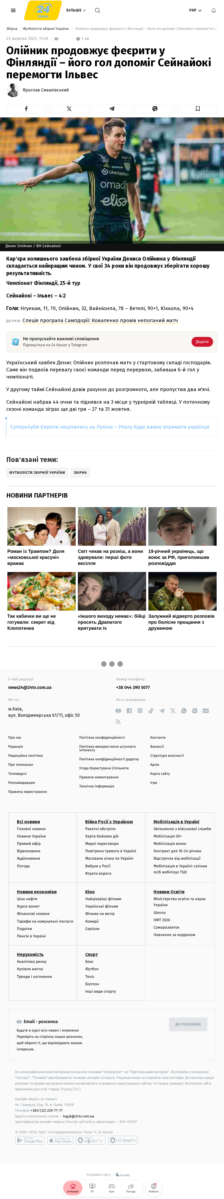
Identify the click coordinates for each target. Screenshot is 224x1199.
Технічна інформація (96, 786)
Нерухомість (30, 954)
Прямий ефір (29, 843)
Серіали (92, 928)
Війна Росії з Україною (109, 821)
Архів (154, 765)
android (30, 1140)
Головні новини (31, 829)
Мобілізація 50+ (168, 836)
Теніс (90, 976)
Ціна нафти (27, 899)
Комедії (92, 921)
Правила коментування (99, 777)
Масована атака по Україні (109, 858)
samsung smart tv (123, 1140)
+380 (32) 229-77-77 (47, 1110)
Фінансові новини (33, 913)
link (118, 710)
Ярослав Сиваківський (46, 90)
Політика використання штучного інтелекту (107, 748)
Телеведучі (17, 774)
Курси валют (28, 906)
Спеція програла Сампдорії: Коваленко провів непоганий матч (100, 320)
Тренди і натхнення (34, 976)
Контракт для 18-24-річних (177, 851)
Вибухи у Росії (97, 866)
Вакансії (157, 747)
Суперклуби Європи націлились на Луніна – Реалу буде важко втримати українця (109, 427)
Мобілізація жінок (170, 843)
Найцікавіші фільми (103, 899)
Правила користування (27, 792)
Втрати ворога (98, 873)
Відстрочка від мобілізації (177, 858)
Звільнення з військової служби (182, 829)
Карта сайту (160, 774)
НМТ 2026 (162, 920)
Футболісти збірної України (46, 29)
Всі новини (28, 821)
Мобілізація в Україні (176, 821)
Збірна (12, 29)
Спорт (91, 954)
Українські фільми (101, 906)
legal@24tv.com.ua (78, 1116)
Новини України (31, 836)
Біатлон (92, 984)
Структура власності (167, 756)
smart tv (90, 1140)
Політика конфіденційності (102, 737)
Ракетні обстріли (100, 829)
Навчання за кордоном (174, 934)
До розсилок (188, 1024)
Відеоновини (28, 851)
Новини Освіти (169, 891)
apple (60, 1140)
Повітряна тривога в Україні (110, 851)
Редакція (15, 747)
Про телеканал (20, 765)
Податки (24, 928)
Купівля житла (30, 969)
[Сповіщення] (213, 10)
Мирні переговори (102, 843)
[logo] (43, 10)
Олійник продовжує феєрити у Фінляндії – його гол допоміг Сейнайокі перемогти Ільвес (146, 29)
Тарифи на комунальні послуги (45, 921)
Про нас (15, 737)
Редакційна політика (25, 756)
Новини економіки (37, 891)
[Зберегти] (197, 108)
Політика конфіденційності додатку (109, 759)
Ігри (153, 783)
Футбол (92, 969)
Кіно (90, 891)
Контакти (158, 737)
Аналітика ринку (31, 961)
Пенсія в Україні (31, 936)
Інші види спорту (100, 991)
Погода (23, 866)
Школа (160, 912)
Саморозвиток (166, 927)
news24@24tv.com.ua (30, 687)
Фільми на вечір (99, 913)
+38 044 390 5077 (133, 687)
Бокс (89, 961)
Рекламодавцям (21, 783)
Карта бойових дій (102, 836)
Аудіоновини (28, 858)
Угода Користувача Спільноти (104, 768)
